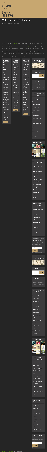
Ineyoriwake (35, 107)
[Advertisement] (23, 33)
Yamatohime (35, 115)
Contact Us (30, 46)
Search (38, 72)
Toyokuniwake (36, 102)
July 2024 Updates (37, 232)
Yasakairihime (36, 104)
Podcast (15, 43)
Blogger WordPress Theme (7, 451)
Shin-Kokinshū (36, 134)
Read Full (5, 122)
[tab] (43, 9)
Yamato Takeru (36, 113)
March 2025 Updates (38, 209)
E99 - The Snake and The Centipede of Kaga (38, 174)
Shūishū (34, 136)
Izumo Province (36, 110)
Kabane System (36, 99)
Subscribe (34, 250)
